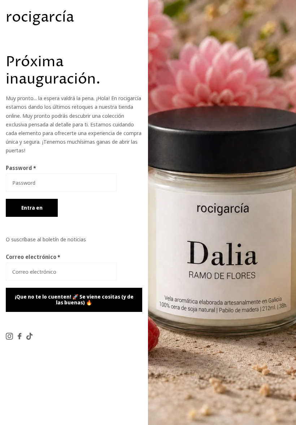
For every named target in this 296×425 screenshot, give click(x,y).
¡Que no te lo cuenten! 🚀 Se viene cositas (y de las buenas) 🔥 (74, 299)
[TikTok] (29, 336)
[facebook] (19, 336)
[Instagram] (9, 336)
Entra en (32, 207)
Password (21, 167)
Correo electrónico (33, 256)
